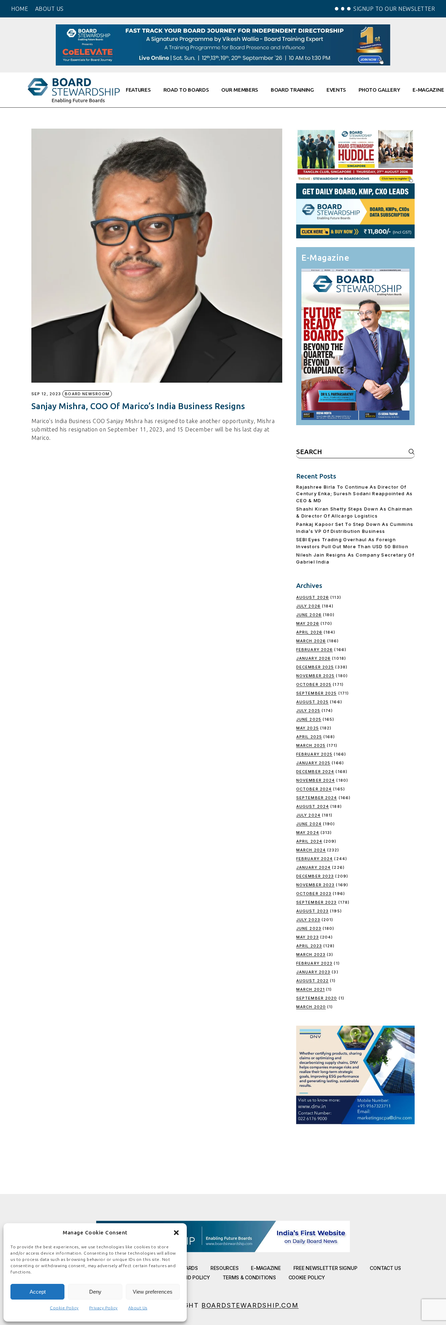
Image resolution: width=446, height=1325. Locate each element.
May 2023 (307, 937)
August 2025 (312, 701)
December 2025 (315, 667)
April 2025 (309, 736)
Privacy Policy (103, 1307)
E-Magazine (265, 1268)
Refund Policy (191, 1277)
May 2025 (307, 728)
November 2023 (315, 884)
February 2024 (314, 858)
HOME (19, 9)
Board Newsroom (87, 393)
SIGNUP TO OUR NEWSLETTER (394, 9)
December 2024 (315, 771)
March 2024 (311, 850)
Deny (95, 1292)
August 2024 (312, 806)
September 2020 (316, 998)
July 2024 (308, 815)
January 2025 (313, 762)
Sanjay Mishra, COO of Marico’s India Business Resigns (138, 406)
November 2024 (315, 780)
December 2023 (315, 876)
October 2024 (314, 789)
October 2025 (313, 684)
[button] (176, 1232)
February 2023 (314, 963)
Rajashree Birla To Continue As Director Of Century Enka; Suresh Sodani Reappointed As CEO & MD (354, 493)
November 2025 (315, 675)
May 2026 (307, 623)
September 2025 (316, 693)
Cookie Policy (64, 1307)
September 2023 (316, 902)
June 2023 (308, 928)
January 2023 (313, 972)
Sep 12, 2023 (46, 394)
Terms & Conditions (249, 1277)
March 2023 (310, 954)
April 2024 (309, 841)
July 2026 (308, 606)
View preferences (152, 1292)
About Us (137, 1307)
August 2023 (312, 911)
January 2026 (313, 658)
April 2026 (309, 632)
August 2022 (312, 980)
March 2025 (310, 745)
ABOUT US (49, 9)
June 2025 (308, 719)
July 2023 (308, 919)
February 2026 (314, 649)
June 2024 (309, 823)
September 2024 (316, 797)
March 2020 (311, 1006)
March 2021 (310, 989)
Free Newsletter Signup (325, 1268)
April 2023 (309, 945)
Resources (224, 1268)
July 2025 (308, 710)
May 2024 (307, 832)
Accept (38, 1292)
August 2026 (312, 597)
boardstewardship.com (250, 1305)
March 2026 (311, 640)
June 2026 (309, 614)
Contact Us (385, 1268)
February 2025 (314, 754)
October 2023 (313, 893)
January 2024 (313, 867)
